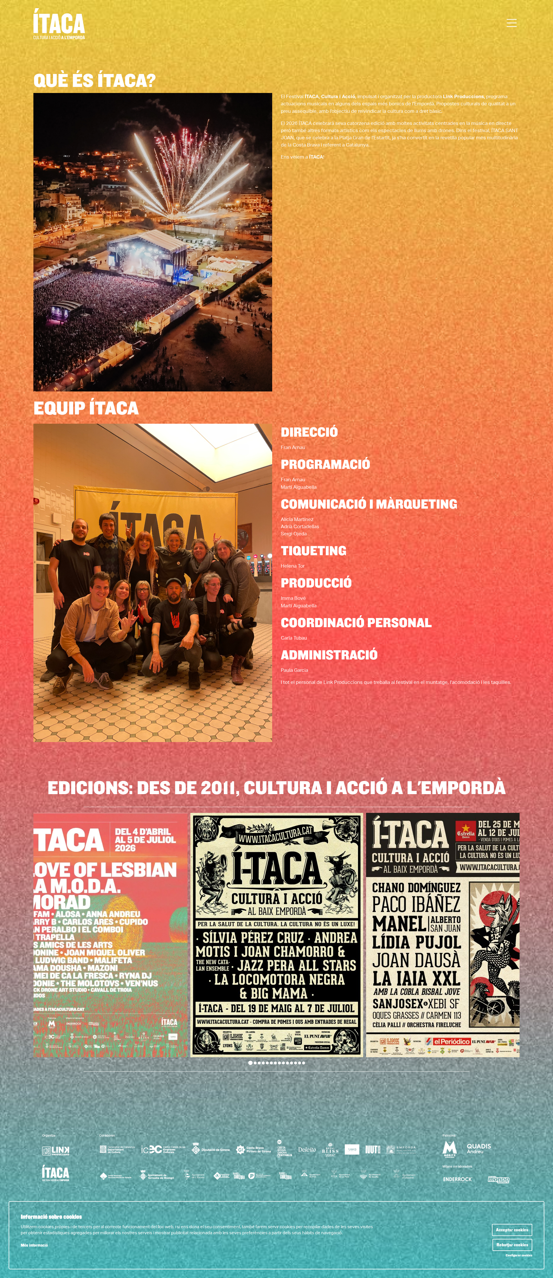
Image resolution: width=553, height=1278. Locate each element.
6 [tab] (271, 1063)
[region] (276, 939)
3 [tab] (259, 1063)
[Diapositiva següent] (511, 939)
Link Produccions (463, 96)
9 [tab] (283, 1063)
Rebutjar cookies (512, 1244)
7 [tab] (275, 1063)
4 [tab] (263, 1063)
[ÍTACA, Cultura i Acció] (111, 26)
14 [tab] (303, 1063)
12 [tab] (295, 1063)
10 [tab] (287, 1063)
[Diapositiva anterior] (42, 939)
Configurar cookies (519, 1255)
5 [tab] (267, 1063)
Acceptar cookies (512, 1230)
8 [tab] (279, 1063)
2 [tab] (255, 1063)
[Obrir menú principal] (512, 23)
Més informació (34, 1245)
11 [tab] (291, 1063)
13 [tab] (299, 1063)
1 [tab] (250, 1063)
